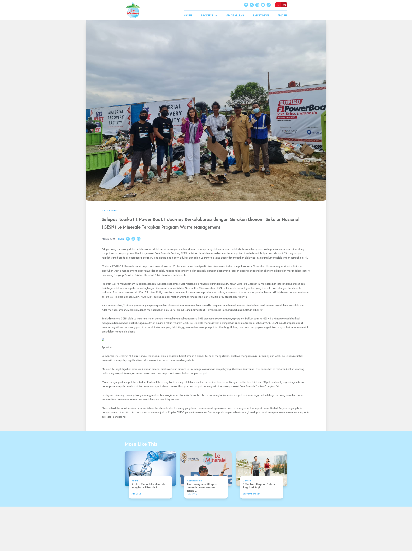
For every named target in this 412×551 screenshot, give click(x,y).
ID (278, 5)
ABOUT (188, 15)
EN (284, 5)
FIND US (282, 15)
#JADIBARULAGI (235, 15)
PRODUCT (207, 15)
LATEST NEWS (261, 15)
